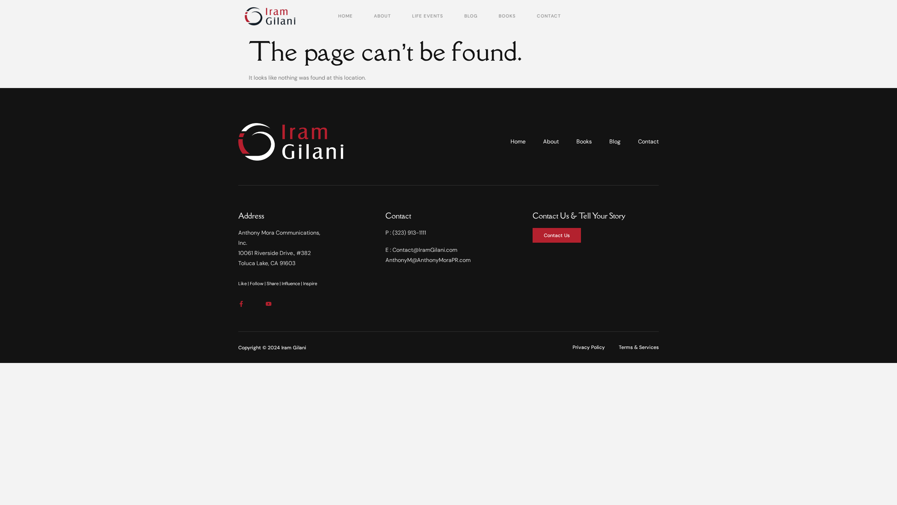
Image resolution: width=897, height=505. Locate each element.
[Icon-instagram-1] (255, 304)
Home (345, 16)
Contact (549, 16)
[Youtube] (269, 304)
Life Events (427, 16)
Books (507, 16)
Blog (471, 16)
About (382, 16)
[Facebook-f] (241, 304)
